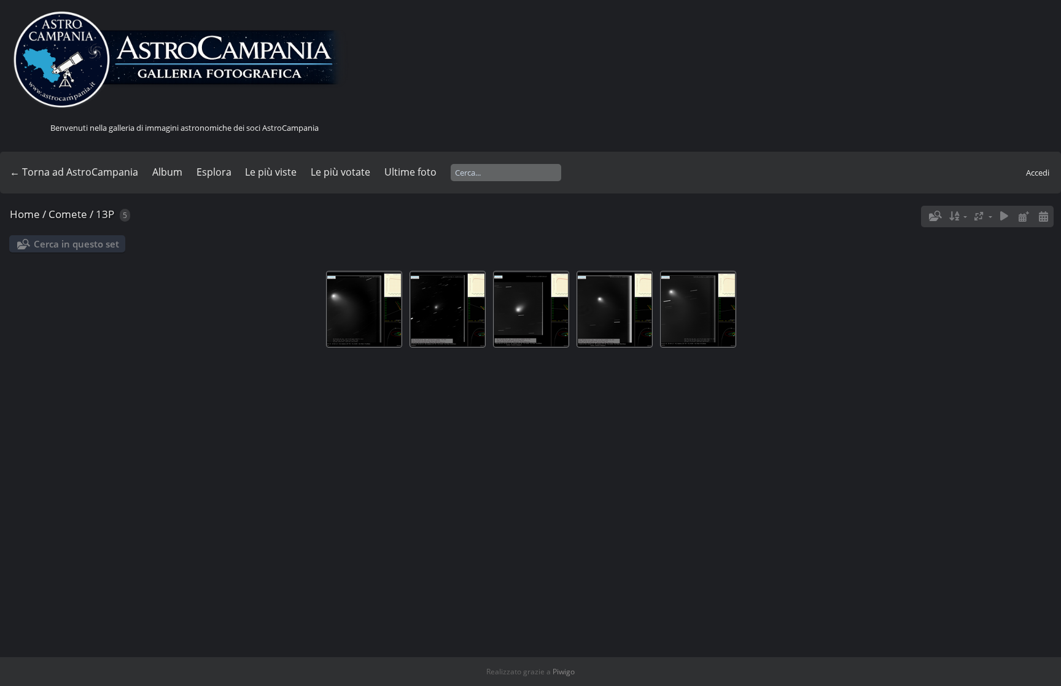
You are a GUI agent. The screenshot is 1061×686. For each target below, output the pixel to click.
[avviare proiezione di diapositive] (1004, 216)
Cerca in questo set (76, 244)
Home (25, 214)
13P (105, 214)
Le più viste (271, 172)
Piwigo (564, 671)
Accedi (1037, 172)
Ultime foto (410, 172)
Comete (68, 214)
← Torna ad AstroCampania (74, 172)
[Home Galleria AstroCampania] (184, 60)
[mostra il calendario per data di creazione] (1043, 216)
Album (167, 172)
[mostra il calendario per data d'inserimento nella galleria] (1023, 216)
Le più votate (340, 172)
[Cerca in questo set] (934, 216)
